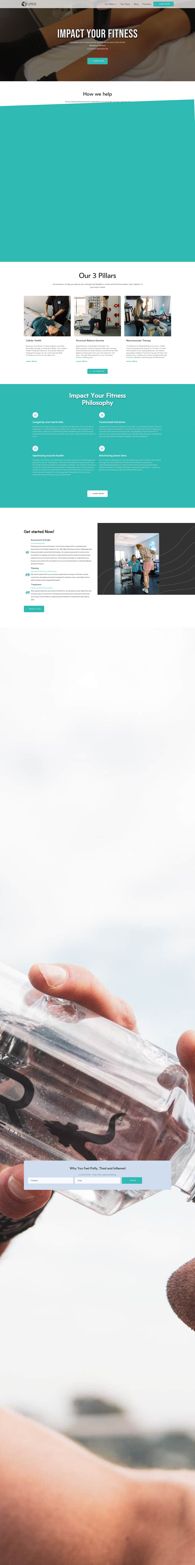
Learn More (98, 61)
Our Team (125, 4)
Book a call (35, 609)
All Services (98, 371)
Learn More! (99, 493)
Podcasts (146, 4)
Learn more (164, 4)
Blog (136, 4)
